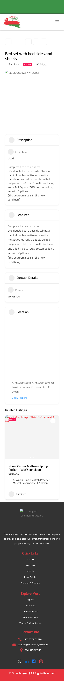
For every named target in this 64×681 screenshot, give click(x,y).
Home (30, 559)
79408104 (14, 296)
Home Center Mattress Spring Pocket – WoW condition (28, 468)
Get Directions (19, 397)
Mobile (30, 571)
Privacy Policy (30, 617)
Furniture (14, 64)
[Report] (44, 42)
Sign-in (30, 599)
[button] (9, 437)
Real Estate (30, 577)
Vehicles (30, 565)
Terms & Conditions (30, 623)
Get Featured (30, 611)
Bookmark (28, 42)
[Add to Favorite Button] (52, 420)
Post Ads (30, 605)
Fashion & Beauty (30, 583)
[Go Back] (8, 42)
